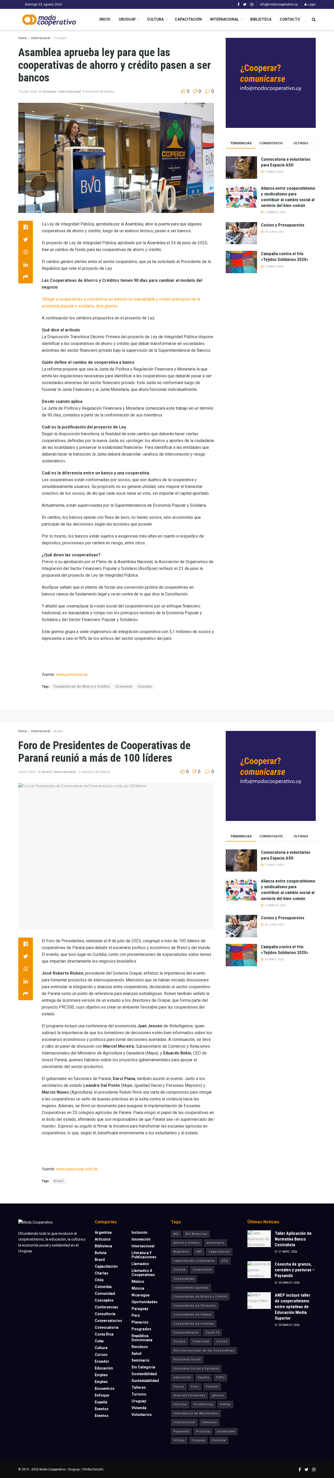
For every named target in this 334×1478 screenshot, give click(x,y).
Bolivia (100, 1253)
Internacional (224, 19)
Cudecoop (201, 1341)
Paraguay (140, 1309)
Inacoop (180, 1404)
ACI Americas (196, 1234)
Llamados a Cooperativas (143, 1272)
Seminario (141, 1360)
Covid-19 (212, 1332)
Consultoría (105, 1314)
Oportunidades (145, 1302)
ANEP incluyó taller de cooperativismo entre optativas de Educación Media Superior (292, 1306)
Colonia (180, 1269)
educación (182, 1377)
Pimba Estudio (93, 1469)
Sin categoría (143, 1367)
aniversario (215, 1242)
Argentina (103, 1232)
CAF (199, 1251)
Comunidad (105, 1293)
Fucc (195, 1386)
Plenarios (140, 1322)
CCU (225, 1260)
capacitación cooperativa (194, 1260)
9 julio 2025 (26, 772)
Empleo (101, 1375)
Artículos (103, 1239)
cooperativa (202, 1269)
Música (138, 1288)
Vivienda (139, 1408)
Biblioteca (260, 19)
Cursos (101, 1354)
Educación (104, 1368)
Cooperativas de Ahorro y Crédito (82, 686)
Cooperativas (184, 1278)
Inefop (225, 1404)
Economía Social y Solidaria (196, 1368)
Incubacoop (203, 1404)
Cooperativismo (186, 1332)
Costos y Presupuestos (282, 225)
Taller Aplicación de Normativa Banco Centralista (293, 1239)
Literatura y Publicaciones (144, 1255)
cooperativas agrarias (191, 1287)
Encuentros (105, 1388)
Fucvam (212, 1386)
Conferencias (106, 1307)
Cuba (99, 1341)
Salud (136, 1353)
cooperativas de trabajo (193, 1314)
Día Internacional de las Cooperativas (204, 1350)
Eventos (102, 1409)
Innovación (141, 1239)
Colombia (103, 1287)
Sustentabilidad (145, 1381)
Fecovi (179, 1386)
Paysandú (181, 1431)
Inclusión (139, 1232)
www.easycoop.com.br (76, 1168)
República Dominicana (142, 1338)
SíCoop (179, 1440)
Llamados (140, 1264)
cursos (221, 1341)
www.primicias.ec (72, 674)
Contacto (290, 19)
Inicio (104, 19)
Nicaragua (141, 1295)
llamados (209, 1422)
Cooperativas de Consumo (195, 1305)
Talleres (139, 1387)
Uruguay (127, 19)
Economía (124, 686)
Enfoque (102, 1395)
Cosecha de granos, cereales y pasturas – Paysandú (295, 1269)
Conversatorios (108, 1321)
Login (311, 4)
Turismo (139, 1394)
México (138, 1281)
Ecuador (60, 38)
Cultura (155, 19)
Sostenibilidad (144, 1374)
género (218, 1395)
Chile (99, 1280)
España (101, 1402)
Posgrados (141, 1329)
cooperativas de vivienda (194, 1323)
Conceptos (104, 1300)
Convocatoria (106, 1327)
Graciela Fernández (189, 1395)
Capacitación (188, 19)
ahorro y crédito (187, 1242)
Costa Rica (104, 1334)
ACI (176, 1234)
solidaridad (226, 1431)
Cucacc (180, 1341)
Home (22, 38)
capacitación (219, 1251)
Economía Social (187, 1359)
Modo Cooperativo (52, 1469)
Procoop (203, 1431)
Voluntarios (142, 1415)
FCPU (220, 1377)
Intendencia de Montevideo (196, 1413)
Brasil (58, 731)
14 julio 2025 (27, 91)
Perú (136, 1315)
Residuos (140, 1347)
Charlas (101, 1273)
